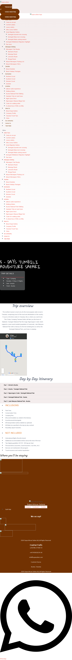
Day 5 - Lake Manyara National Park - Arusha (17, 401)
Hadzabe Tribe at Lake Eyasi (14, 96)
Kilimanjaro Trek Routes (13, 49)
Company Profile (11, 113)
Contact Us (8, 123)
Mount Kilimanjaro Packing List (15, 61)
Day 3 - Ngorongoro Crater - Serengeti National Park (19, 393)
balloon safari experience (13, 88)
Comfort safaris (10, 24)
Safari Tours (8, 19)
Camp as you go (11, 22)
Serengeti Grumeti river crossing (17, 34)
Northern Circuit (10, 76)
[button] (36, 130)
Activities (7, 86)
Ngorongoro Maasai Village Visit (15, 101)
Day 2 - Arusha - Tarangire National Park (15, 389)
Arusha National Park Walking (14, 93)
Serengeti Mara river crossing (16, 37)
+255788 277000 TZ (36, 547)
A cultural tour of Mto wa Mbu (15, 106)
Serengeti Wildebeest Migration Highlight (18, 41)
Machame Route (13, 51)
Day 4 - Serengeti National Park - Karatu (15, 397)
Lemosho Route (12, 56)
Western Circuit (10, 81)
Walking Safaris (10, 91)
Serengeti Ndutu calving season (17, 39)
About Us (7, 108)
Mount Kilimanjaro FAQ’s (13, 64)
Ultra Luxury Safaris (12, 29)
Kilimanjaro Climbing (10, 47)
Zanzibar (8, 83)
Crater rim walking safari (13, 103)
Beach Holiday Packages (13, 71)
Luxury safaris (10, 27)
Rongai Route (12, 59)
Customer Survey (36, 562)
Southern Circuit (10, 79)
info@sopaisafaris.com (36, 557)
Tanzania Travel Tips (12, 115)
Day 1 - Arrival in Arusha (11, 385)
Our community (9, 120)
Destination (8, 74)
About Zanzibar (10, 69)
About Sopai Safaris (12, 111)
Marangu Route (12, 54)
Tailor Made (8, 126)
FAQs (7, 118)
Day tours (9, 44)
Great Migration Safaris (13, 32)
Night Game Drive (11, 98)
